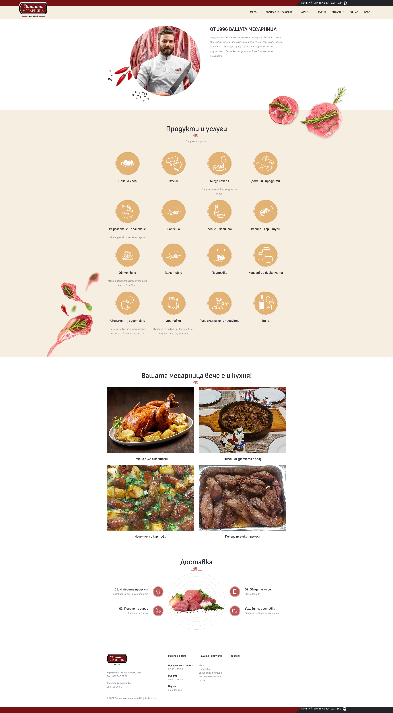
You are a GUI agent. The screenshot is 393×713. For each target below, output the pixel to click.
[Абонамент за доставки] (127, 303)
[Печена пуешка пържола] (242, 498)
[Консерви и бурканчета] (265, 255)
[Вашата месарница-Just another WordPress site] (33, 9)
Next (290, 66)
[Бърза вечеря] (219, 163)
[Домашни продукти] (265, 163)
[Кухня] (173, 163)
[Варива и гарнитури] (265, 211)
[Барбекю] (173, 211)
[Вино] (265, 303)
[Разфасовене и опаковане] (127, 211)
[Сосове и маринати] (219, 211)
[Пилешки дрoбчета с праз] (242, 420)
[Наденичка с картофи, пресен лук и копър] (150, 498)
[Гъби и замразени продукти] (219, 303)
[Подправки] (219, 255)
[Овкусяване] (127, 255)
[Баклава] (150, 420)
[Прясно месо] (127, 163)
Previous (103, 66)
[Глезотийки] (173, 255)
